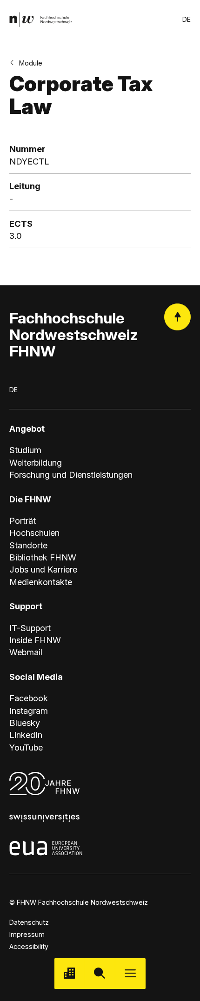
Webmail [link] (25, 652)
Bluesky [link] (24, 723)
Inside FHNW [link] (35, 640)
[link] (40, 19)
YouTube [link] (26, 747)
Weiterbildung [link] (35, 462)
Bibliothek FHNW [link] (42, 557)
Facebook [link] (28, 698)
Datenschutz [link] (29, 922)
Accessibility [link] (28, 946)
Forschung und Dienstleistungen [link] (71, 474)
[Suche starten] (100, 973)
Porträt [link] (22, 520)
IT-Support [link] (30, 628)
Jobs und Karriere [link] (43, 569)
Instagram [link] (28, 710)
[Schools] (69, 973)
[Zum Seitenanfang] (177, 316)
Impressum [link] (27, 934)
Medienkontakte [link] (40, 582)
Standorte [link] (28, 545)
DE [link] (186, 19)
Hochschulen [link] (34, 532)
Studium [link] (25, 450)
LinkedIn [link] (25, 735)
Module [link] (30, 63)
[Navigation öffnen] (130, 973)
